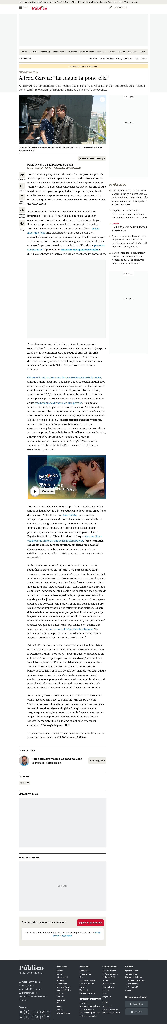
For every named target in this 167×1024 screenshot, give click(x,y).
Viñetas (60, 1010)
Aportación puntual (31, 989)
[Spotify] (37, 1017)
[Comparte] (22, 175)
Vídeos (59, 1006)
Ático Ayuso (51, 2)
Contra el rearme (86, 1009)
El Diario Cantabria (110, 974)
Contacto (129, 990)
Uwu (81, 977)
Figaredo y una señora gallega (129, 226)
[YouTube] (21, 1017)
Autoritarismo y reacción (89, 1013)
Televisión (24, 782)
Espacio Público (109, 970)
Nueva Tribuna (108, 983)
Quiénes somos (131, 970)
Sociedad (60, 980)
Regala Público (29, 993)
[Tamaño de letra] (22, 210)
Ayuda (25, 1000)
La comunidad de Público (34, 996)
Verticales (84, 966)
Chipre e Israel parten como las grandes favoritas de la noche (64, 377)
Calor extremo (113, 2)
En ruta (82, 987)
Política (24, 52)
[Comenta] (22, 186)
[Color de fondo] (22, 223)
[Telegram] (32, 1017)
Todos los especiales (88, 1016)
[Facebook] (32, 1012)
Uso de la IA (133, 987)
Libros (102, 59)
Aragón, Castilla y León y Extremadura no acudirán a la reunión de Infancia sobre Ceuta (129, 214)
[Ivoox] (48, 1017)
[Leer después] (22, 197)
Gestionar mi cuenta (32, 982)
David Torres (120, 230)
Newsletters (28, 985)
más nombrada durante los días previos (58, 402)
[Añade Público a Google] (21, 1012)
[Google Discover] (26, 1012)
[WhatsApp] (42, 1017)
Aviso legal (106, 1006)
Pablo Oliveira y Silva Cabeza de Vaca (50, 164)
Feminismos (72, 52)
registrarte (66, 935)
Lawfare (82, 1003)
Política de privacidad (111, 1013)
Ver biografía (97, 760)
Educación (133, 2)
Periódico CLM (108, 977)
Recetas (93, 59)
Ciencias (121, 52)
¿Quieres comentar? (90, 922)
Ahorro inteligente (86, 983)
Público (31, 968)
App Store (138, 1011)
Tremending (45, 52)
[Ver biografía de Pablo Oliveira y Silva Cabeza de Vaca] (24, 760)
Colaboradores (109, 966)
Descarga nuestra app (136, 997)
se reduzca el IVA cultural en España (71, 629)
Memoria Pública (64, 990)
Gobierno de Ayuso (39, 2)
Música (110, 59)
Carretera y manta (87, 993)
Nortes (105, 980)
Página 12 (106, 997)
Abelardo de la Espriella (98, 2)
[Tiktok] (26, 1017)
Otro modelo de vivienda (89, 1006)
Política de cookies (110, 1009)
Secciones (62, 966)
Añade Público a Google (93, 158)
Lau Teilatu (70, 515)
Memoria (101, 52)
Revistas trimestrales (90, 999)
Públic (59, 1003)
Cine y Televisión (124, 59)
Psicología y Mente (87, 980)
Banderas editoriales (136, 980)
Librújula (105, 990)
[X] (37, 1012)
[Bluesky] (42, 1012)
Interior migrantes (81, 2)
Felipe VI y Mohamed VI (65, 2)
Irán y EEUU (124, 2)
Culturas (111, 52)
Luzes (104, 993)
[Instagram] (48, 1012)
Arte (136, 59)
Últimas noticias (63, 1013)
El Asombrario (108, 987)
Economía (132, 52)
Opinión (33, 52)
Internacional (58, 52)
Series (144, 59)
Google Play (138, 1004)
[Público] (39, 8)
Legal (105, 1002)
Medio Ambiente (87, 52)
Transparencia (131, 974)
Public (142, 52)
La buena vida (85, 974)
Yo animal (83, 990)
